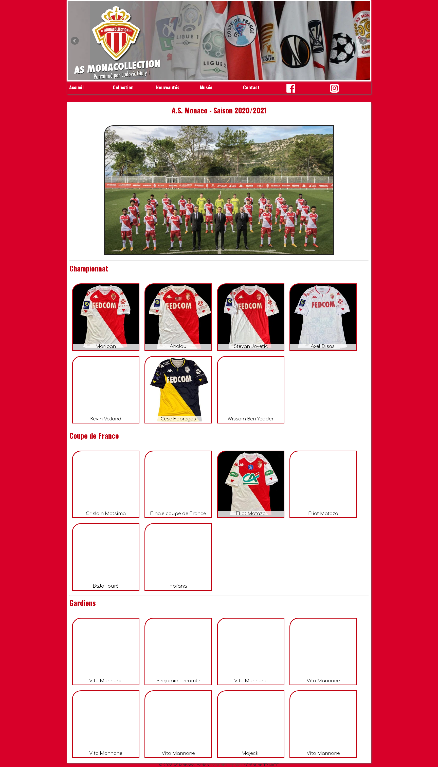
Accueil (76, 87)
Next (363, 41)
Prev (75, 41)
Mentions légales (226, 765)
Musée (206, 87)
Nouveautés (167, 87)
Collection (123, 87)
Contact (251, 87)
